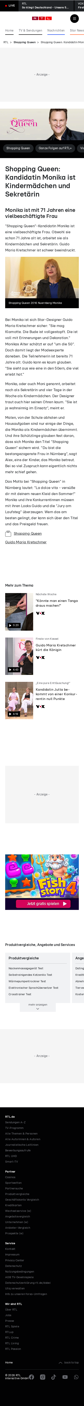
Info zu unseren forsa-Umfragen (26, 1294)
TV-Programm (14, 1128)
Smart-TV (11, 1161)
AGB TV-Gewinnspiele (19, 1277)
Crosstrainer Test (20, 994)
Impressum (12, 1254)
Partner (10, 1171)
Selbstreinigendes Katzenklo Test (30, 975)
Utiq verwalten (15, 1288)
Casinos (10, 1177)
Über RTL (11, 1309)
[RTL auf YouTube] (65, 1377)
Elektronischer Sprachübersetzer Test (33, 988)
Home (9, 1362)
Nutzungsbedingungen (19, 1271)
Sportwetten (13, 1183)
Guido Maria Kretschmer (26, 542)
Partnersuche (14, 1188)
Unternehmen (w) (16, 1222)
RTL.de (10, 1117)
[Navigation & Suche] (74, 18)
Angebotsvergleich (17, 1216)
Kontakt (10, 1249)
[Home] (42, 18)
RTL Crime (12, 1337)
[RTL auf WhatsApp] (76, 1377)
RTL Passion (13, 1349)
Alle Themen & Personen (21, 1133)
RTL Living (12, 1343)
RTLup (9, 1332)
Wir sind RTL (13, 1304)
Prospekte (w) (14, 1233)
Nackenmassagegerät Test (26, 968)
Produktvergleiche (17, 1194)
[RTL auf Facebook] (31, 1377)
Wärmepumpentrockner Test (27, 981)
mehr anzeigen (37, 1004)
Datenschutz (13, 1266)
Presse (9, 1321)
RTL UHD (11, 1156)
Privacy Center (14, 1260)
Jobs (8, 1315)
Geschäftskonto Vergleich (22, 1199)
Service (10, 1243)
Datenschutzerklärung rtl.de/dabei (28, 1283)
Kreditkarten (13, 1205)
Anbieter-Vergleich (17, 1228)
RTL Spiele (12, 1326)
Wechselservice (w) (18, 1211)
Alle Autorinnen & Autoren (22, 1139)
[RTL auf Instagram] (42, 1377)
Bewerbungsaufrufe (18, 1150)
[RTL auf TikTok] (53, 1377)
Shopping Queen (25, 42)
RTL (5, 42)
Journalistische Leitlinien (21, 1145)
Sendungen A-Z (15, 1122)
